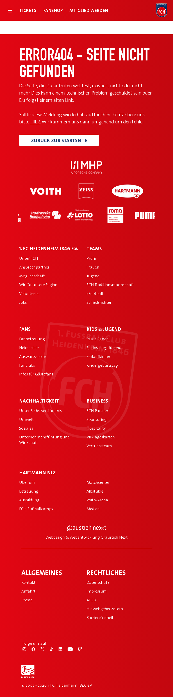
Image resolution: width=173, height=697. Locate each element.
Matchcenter (98, 482)
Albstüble (94, 491)
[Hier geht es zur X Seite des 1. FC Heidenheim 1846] (45, 648)
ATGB (91, 600)
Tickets (28, 10)
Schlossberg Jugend (103, 347)
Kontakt (28, 582)
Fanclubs (27, 365)
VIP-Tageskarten (100, 437)
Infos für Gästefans (36, 374)
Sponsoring (96, 419)
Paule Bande (97, 339)
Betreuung (28, 491)
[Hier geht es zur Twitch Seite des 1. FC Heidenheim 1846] (82, 648)
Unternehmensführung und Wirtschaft (44, 440)
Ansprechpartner (34, 267)
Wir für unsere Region (38, 284)
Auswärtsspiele (32, 356)
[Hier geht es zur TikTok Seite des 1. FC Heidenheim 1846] (54, 648)
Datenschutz (97, 582)
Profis (91, 258)
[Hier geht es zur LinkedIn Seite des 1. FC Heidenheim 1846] (63, 648)
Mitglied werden (88, 10)
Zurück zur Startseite (59, 140)
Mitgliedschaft (32, 276)
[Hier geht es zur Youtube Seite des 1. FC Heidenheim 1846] (73, 648)
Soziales (26, 428)
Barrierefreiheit (100, 617)
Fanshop (53, 10)
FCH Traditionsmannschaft (110, 284)
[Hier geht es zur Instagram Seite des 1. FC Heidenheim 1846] (27, 648)
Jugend (93, 276)
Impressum (96, 591)
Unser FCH (28, 258)
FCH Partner (97, 410)
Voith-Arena (97, 500)
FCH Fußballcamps (36, 508)
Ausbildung (29, 500)
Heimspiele (29, 347)
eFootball (94, 293)
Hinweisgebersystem (104, 608)
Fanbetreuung (32, 339)
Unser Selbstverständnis (40, 410)
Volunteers (29, 293)
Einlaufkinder (98, 356)
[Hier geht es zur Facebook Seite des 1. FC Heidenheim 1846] (36, 648)
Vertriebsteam (99, 445)
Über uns (27, 482)
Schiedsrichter (99, 302)
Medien (93, 508)
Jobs (23, 302)
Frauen (92, 267)
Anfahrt (28, 591)
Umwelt (26, 419)
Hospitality (96, 428)
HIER (35, 121)
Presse (26, 600)
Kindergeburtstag (102, 365)
